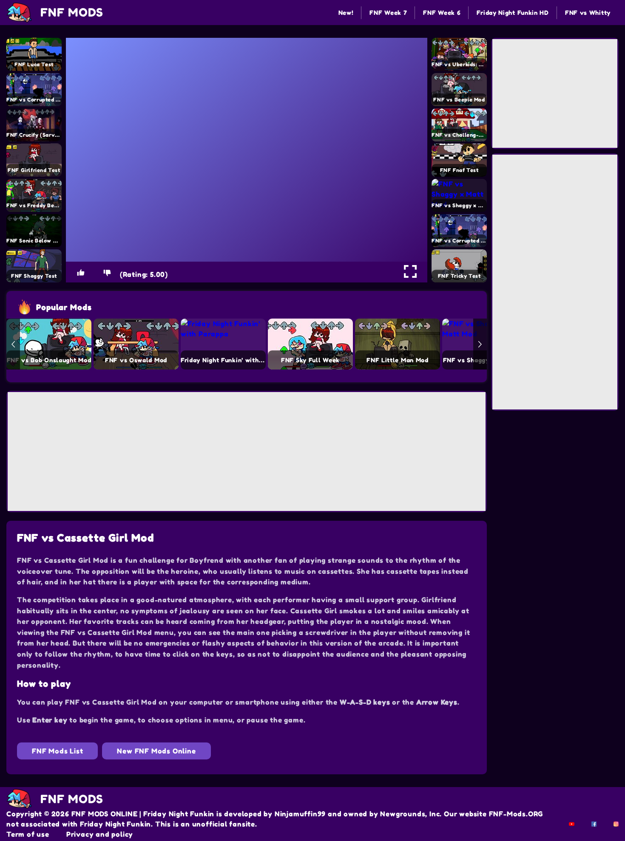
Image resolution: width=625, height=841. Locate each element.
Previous (13, 344)
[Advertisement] (247, 451)
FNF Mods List (57, 751)
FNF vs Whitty (588, 12)
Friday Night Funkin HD (512, 12)
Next (480, 344)
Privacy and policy (99, 834)
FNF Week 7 (388, 12)
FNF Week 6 (441, 12)
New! (346, 12)
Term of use (27, 834)
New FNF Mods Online (156, 751)
